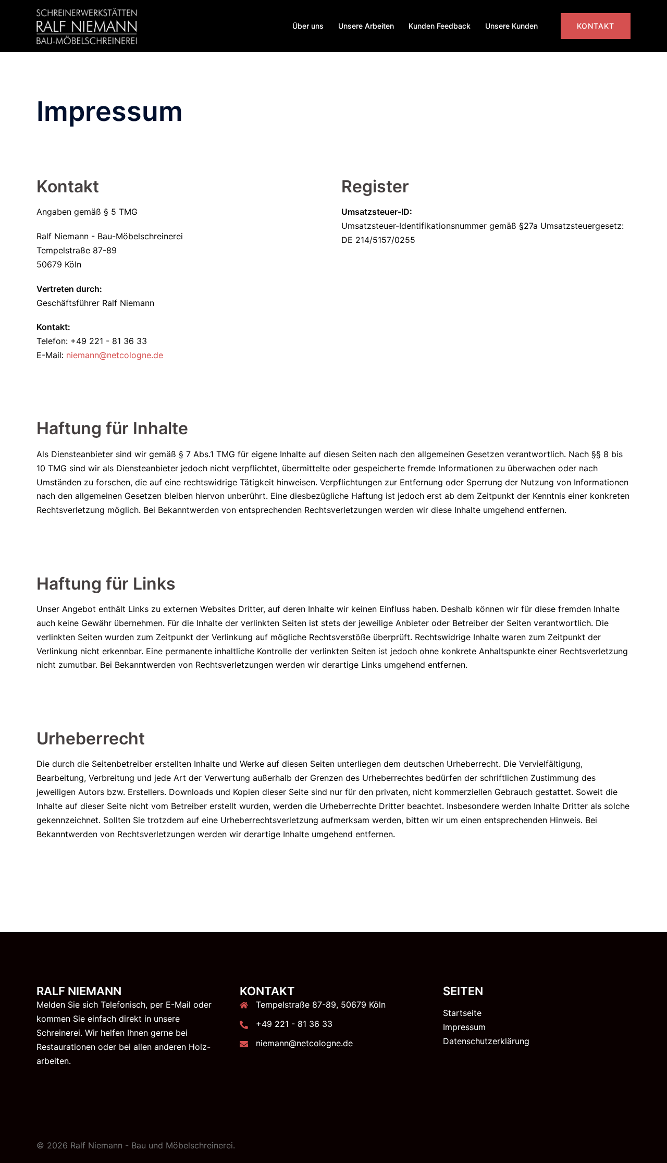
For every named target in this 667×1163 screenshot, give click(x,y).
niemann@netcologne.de (114, 355)
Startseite (462, 1013)
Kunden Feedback (440, 25)
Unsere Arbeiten (366, 25)
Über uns (308, 25)
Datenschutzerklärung (486, 1041)
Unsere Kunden (511, 25)
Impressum (464, 1027)
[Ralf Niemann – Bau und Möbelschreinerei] (86, 25)
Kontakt (595, 25)
